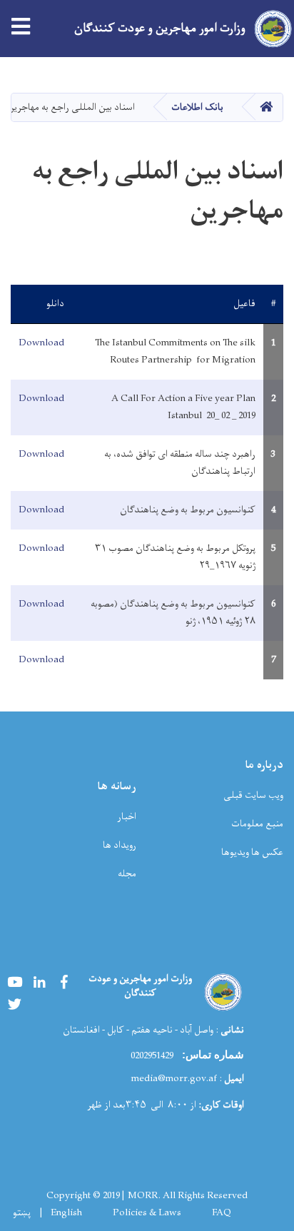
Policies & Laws (147, 1213)
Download (41, 343)
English (66, 1213)
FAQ (221, 1213)
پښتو (22, 1213)
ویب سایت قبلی (253, 795)
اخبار (126, 817)
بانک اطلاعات (197, 107)
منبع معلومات (257, 824)
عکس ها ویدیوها (252, 852)
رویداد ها (119, 845)
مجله (127, 874)
